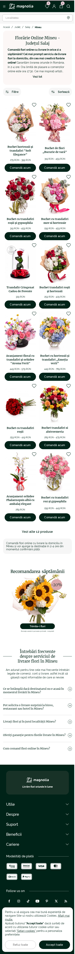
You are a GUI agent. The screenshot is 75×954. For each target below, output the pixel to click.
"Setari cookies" (26, 930)
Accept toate (54, 944)
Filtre (15, 91)
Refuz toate (20, 944)
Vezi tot (37, 76)
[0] (47, 6)
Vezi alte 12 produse (37, 532)
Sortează (63, 91)
